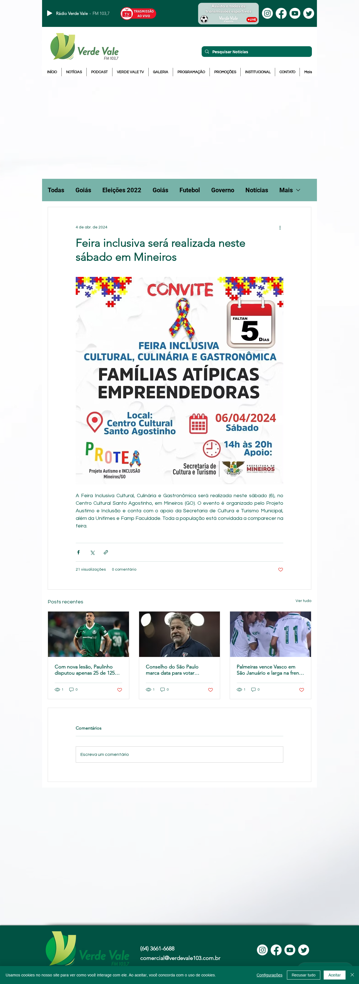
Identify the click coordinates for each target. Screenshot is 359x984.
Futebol (190, 190)
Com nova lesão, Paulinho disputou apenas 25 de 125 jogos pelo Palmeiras (85, 670)
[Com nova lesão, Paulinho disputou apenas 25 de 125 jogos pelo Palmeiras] (88, 634)
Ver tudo (303, 601)
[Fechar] (352, 975)
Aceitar (334, 975)
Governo (222, 190)
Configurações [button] (269, 975)
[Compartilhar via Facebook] (78, 552)
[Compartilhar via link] (106, 552)
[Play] (49, 13)
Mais (286, 190)
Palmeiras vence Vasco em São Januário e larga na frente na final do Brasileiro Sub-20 (270, 670)
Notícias (256, 190)
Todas (56, 190)
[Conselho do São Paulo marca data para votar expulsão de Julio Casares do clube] (179, 634)
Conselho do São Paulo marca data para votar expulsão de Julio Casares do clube (179, 670)
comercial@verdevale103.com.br (180, 958)
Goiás (83, 190)
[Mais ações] (280, 227)
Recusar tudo (304, 975)
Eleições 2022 (121, 190)
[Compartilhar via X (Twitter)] (92, 552)
